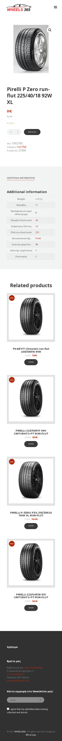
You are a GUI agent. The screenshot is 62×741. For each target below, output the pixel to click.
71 (36, 205)
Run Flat (21, 147)
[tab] (21, 177)
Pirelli (38, 238)
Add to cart (32, 132)
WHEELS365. (20, 731)
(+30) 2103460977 (15, 674)
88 (36, 244)
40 (36, 220)
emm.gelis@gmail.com (18, 680)
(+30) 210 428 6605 (33, 667)
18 (36, 226)
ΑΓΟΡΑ (31, 362)
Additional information (21, 177)
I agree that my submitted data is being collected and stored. (27, 711)
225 (37, 232)
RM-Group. (31, 734)
